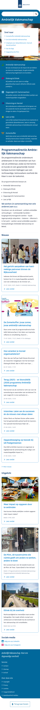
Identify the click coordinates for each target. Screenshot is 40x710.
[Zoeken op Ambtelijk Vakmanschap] (36, 14)
